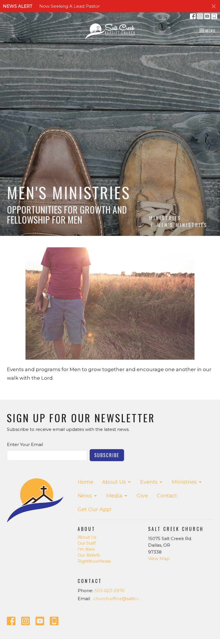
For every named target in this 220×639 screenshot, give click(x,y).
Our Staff (87, 543)
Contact (167, 496)
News (85, 496)
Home (85, 482)
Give (142, 496)
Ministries (165, 218)
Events (149, 482)
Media (114, 496)
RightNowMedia (94, 561)
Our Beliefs (89, 555)
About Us (114, 482)
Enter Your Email (25, 444)
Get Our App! (94, 509)
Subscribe (106, 455)
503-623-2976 (109, 590)
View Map (159, 558)
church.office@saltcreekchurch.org (118, 598)
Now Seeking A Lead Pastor (69, 6)
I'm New (86, 549)
